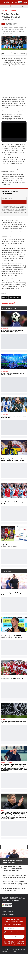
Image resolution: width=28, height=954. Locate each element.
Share (5, 53)
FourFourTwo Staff (12, 23)
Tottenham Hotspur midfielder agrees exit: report (12, 861)
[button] (2, 2)
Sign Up (14, 937)
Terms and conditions (7, 911)
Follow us (16, 53)
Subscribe (20, 2)
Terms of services (19, 206)
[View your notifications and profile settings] (12, 2)
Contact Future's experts (8, 914)
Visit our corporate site (13, 900)
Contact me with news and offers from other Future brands (14, 932)
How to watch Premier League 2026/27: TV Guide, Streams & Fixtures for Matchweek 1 (12, 868)
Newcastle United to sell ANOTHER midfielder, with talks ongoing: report (15, 883)
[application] (14, 130)
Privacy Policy (19, 942)
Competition (4, 10)
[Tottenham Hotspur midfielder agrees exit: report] (14, 857)
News (3, 23)
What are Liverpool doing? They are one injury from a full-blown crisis (14, 876)
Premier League (12, 10)
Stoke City (5, 297)
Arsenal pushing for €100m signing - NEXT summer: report (14, 889)
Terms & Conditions (12, 943)
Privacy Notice (21, 207)
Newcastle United (15, 297)
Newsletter (23, 53)
